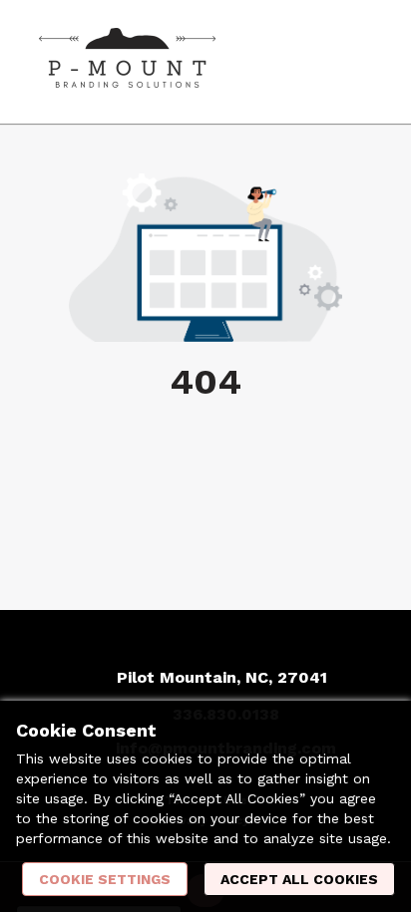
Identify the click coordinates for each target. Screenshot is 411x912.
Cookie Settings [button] (105, 879)
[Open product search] (316, 62)
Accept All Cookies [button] (299, 879)
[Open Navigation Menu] (356, 62)
